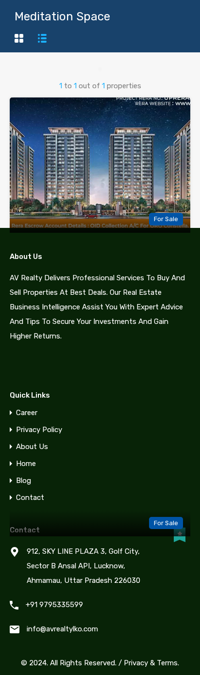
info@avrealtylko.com (62, 629)
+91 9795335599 (54, 604)
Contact (30, 497)
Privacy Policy (39, 430)
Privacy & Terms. (151, 663)
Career (26, 413)
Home (26, 463)
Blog (23, 480)
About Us (32, 446)
